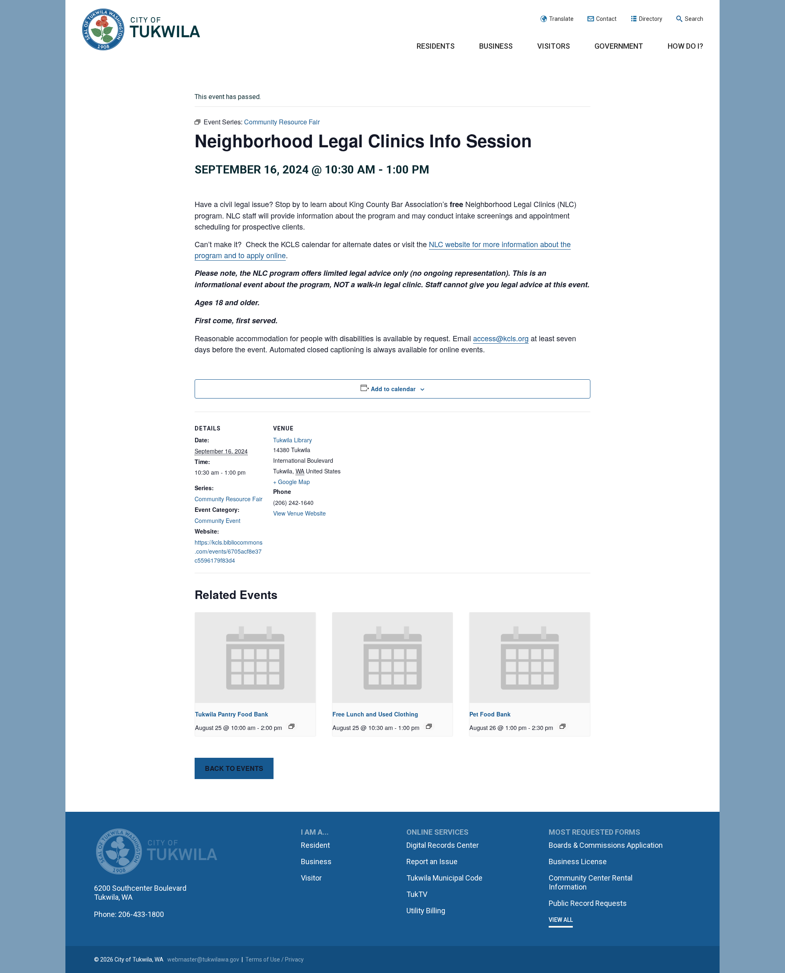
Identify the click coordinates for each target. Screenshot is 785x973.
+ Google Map (291, 481)
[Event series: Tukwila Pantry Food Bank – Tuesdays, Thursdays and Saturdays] (291, 726)
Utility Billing (425, 910)
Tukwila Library (292, 440)
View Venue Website (299, 513)
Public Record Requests (588, 903)
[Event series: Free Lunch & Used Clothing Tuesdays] (429, 726)
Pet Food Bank (490, 714)
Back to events (234, 768)
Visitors (553, 46)
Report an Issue (432, 861)
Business (496, 46)
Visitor (311, 878)
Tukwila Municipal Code (444, 878)
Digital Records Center (442, 845)
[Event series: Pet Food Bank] (562, 726)
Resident (315, 845)
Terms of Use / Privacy (274, 959)
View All (561, 920)
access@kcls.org (501, 338)
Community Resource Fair (228, 499)
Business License (578, 861)
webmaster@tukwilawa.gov (203, 959)
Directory (650, 19)
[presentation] (255, 658)
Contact (606, 19)
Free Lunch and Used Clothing (375, 714)
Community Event (217, 520)
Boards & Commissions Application (606, 845)
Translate (561, 19)
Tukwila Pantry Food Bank (231, 714)
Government (618, 46)
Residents (436, 46)
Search (694, 19)
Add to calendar (393, 389)
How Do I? (685, 46)
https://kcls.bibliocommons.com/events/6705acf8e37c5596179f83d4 (228, 551)
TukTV (416, 894)
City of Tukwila (141, 30)
